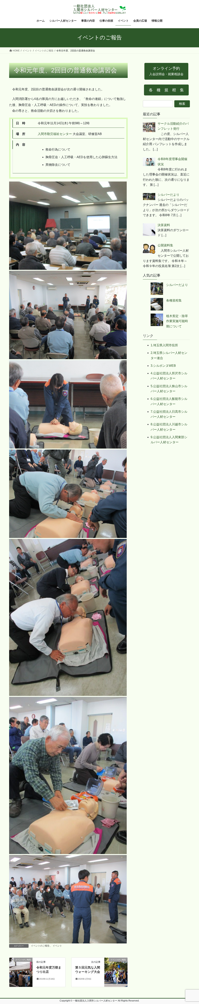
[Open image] (68, 225)
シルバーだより (177, 284)
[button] (166, 71)
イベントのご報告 (40, 945)
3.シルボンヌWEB (163, 365)
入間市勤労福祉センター (55, 134)
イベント (57, 945)
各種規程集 (174, 300)
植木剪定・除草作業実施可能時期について (177, 321)
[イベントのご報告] (20, 972)
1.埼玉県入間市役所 (164, 345)
